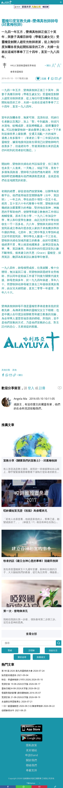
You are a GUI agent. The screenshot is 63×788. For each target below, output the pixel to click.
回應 (43, 78)
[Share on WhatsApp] (53, 78)
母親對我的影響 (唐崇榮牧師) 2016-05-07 (21, 692)
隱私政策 (31, 745)
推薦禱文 (41, 657)
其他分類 (6, 369)
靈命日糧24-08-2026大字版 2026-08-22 (21, 688)
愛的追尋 (22, 657)
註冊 (42, 388)
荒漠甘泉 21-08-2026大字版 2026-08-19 (21, 697)
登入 (31, 388)
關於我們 (31, 760)
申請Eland (31, 755)
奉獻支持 (31, 770)
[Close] (39, 783)
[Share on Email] (56, 78)
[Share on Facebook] (49, 78)
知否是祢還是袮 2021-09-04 (15, 675)
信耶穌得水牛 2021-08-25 (14, 710)
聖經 (10, 650)
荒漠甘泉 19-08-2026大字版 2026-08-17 (21, 683)
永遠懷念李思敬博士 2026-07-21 (17, 701)
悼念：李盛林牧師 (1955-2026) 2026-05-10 (22, 679)
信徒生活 (53, 650)
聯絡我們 (31, 765)
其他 (14, 369)
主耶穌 (31, 650)
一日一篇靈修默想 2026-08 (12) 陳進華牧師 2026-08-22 (28, 705)
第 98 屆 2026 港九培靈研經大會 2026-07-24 (23, 670)
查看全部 (31, 634)
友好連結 (31, 750)
